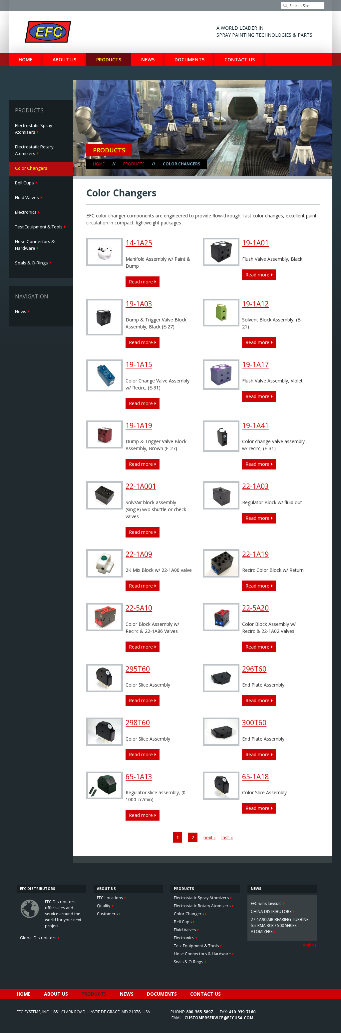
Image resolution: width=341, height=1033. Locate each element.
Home (26, 59)
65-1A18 (255, 776)
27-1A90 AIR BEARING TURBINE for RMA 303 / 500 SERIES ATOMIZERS (279, 925)
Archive (310, 945)
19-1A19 (139, 425)
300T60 (254, 722)
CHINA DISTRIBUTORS (271, 911)
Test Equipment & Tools (39, 227)
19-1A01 (255, 242)
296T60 (254, 669)
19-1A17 (255, 364)
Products (108, 59)
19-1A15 (139, 364)
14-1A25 (139, 242)
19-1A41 (255, 425)
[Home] (48, 32)
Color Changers (31, 168)
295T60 (138, 669)
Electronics (26, 212)
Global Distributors (38, 938)
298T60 (138, 722)
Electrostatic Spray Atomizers (33, 128)
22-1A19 (255, 554)
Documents (189, 59)
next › (209, 837)
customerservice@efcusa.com (218, 1018)
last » (227, 837)
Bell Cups (24, 183)
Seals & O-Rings (31, 263)
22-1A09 (139, 554)
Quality (103, 906)
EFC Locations (110, 898)
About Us (64, 59)
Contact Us (239, 59)
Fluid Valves (27, 197)
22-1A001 (141, 486)
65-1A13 (139, 776)
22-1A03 (255, 486)
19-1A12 (255, 303)
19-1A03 (139, 303)
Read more (142, 282)
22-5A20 (255, 608)
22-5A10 (139, 608)
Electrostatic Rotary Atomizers (34, 150)
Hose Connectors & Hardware (35, 244)
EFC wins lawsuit (266, 903)
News (148, 59)
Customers (107, 914)
